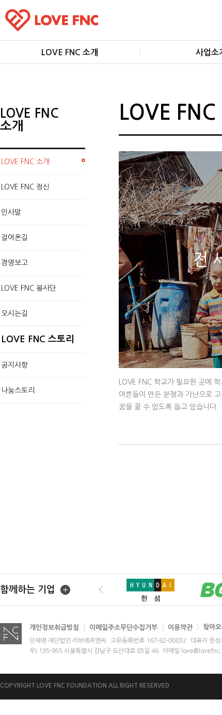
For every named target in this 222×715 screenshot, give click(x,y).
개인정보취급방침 (57, 627)
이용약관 (183, 627)
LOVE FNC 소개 (25, 161)
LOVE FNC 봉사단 (28, 288)
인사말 (11, 212)
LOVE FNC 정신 (25, 186)
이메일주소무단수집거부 (126, 627)
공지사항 (14, 365)
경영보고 (14, 262)
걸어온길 (14, 237)
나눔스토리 (18, 390)
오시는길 (14, 313)
